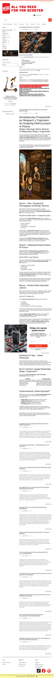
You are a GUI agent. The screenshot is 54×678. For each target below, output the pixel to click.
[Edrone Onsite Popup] (27, 339)
